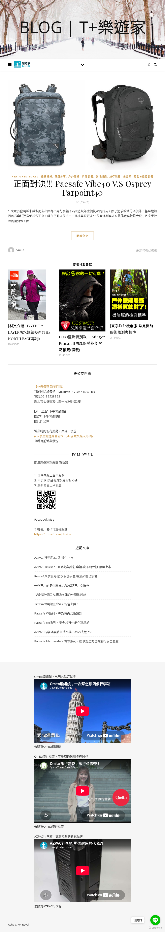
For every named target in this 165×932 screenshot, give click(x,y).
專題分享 (60, 176)
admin (20, 250)
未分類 (127, 176)
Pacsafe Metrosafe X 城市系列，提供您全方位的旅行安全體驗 (76, 641)
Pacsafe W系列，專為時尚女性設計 (58, 613)
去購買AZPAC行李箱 (48, 906)
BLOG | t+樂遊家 (82, 27)
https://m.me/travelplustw (52, 534)
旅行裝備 (115, 176)
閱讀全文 (82, 236)
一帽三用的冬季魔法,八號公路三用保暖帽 (61, 585)
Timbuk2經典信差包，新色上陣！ (56, 604)
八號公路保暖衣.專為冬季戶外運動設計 (60, 595)
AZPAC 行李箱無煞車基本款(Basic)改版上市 (63, 632)
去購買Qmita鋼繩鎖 (47, 746)
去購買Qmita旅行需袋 (49, 826)
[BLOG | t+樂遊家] (22, 64)
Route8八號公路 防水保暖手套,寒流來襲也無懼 (65, 576)
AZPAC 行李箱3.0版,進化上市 (53, 558)
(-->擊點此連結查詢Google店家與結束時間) (63, 436)
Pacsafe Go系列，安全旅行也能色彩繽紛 (61, 623)
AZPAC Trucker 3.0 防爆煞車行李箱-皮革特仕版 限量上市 (72, 567)
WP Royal (23, 924)
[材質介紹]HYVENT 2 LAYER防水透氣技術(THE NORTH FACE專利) (29, 332)
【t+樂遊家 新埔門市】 (49, 386)
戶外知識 (74, 176)
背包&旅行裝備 (143, 176)
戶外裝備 (87, 176)
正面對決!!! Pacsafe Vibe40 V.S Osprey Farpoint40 (82, 188)
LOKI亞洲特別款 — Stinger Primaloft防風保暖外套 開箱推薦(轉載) (82, 343)
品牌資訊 (46, 176)
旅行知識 (101, 176)
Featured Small (25, 176)
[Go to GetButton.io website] (155, 928)
